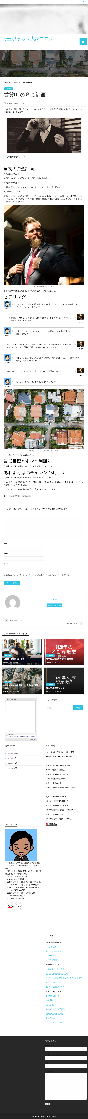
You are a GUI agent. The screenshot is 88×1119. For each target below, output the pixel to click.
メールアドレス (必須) (52, 1054)
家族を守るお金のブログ (55, 987)
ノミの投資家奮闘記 (53, 982)
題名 (46, 1063)
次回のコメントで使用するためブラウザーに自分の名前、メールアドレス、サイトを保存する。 (38, 575)
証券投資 (11, 768)
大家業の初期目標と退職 (13, 659)
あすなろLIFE (51, 956)
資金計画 (26, 496)
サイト (6, 564)
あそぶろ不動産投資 (53, 951)
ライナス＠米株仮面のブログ (57, 973)
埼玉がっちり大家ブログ (28, 38)
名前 (6, 543)
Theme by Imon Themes (47, 1116)
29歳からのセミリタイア (55, 1022)
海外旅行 (11, 758)
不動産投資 (17, 82)
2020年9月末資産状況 (55, 688)
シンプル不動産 (52, 960)
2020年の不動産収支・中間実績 (59, 659)
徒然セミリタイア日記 (54, 1013)
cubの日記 (50, 1000)
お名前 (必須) (49, 1046)
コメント (7, 513)
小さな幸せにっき (52, 996)
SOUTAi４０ (50, 1005)
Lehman (9, 103)
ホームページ (7, 82)
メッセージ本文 (50, 1071)
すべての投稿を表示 (54, 605)
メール (6, 553)
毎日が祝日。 (51, 1018)
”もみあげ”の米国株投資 (55, 969)
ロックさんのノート (53, 947)
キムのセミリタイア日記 (55, 1009)
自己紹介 (11, 763)
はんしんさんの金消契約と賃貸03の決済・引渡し (21, 686)
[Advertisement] (44, 19)
